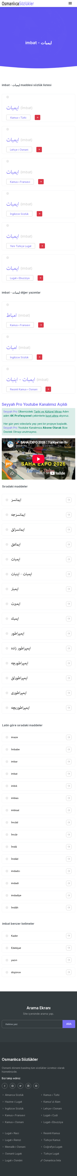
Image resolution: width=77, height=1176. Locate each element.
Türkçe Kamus (51, 1139)
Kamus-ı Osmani (14, 1122)
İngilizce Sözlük (19, 213)
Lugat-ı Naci (11, 1133)
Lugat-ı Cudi (50, 1115)
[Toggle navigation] (70, 3)
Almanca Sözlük (14, 1094)
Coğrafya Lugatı (52, 1146)
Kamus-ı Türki (18, 117)
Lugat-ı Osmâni (13, 1160)
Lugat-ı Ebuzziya (20, 278)
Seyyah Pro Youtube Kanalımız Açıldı (34, 404)
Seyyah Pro (10, 411)
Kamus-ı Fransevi (20, 181)
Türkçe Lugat (51, 1153)
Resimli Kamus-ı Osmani (23, 389)
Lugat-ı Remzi (12, 1139)
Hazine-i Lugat (13, 1101)
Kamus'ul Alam (51, 1101)
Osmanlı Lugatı (13, 1153)
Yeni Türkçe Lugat (20, 246)
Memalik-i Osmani (14, 1146)
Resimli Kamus (51, 1133)
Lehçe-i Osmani (19, 149)
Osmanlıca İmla (52, 1160)
